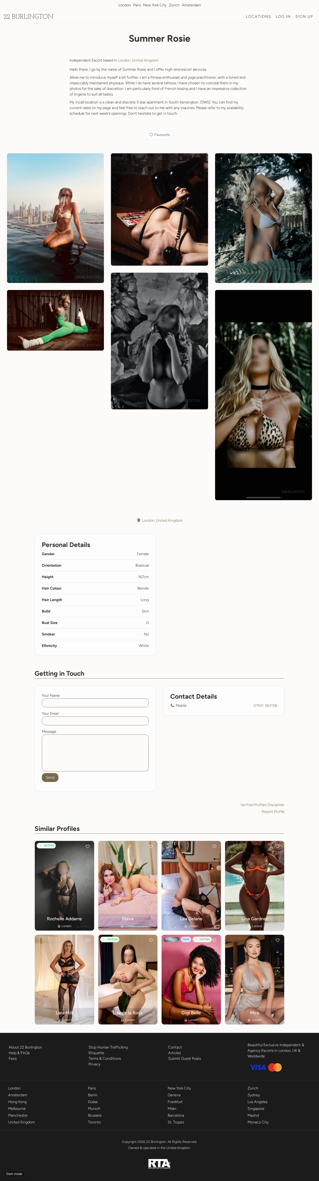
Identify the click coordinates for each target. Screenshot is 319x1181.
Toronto (94, 1122)
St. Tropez (176, 1122)
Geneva (174, 1095)
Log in (283, 16)
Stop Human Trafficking (108, 1047)
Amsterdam (191, 5)
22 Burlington (28, 17)
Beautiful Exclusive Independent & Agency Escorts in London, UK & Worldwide (276, 1050)
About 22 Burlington (25, 1047)
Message (49, 731)
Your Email (50, 713)
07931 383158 (265, 705)
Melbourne (17, 1108)
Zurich (174, 5)
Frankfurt (175, 1102)
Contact (175, 1047)
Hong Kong (17, 1102)
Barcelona (176, 1115)
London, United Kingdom (138, 60)
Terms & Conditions (105, 1058)
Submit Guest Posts (184, 1058)
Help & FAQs (19, 1053)
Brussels (94, 1115)
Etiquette (96, 1053)
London (124, 5)
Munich (94, 1108)
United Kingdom (21, 1122)
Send (50, 777)
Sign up (304, 16)
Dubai (93, 1102)
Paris (137, 5)
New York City (155, 5)
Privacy (94, 1064)
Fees (13, 1058)
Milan (172, 1108)
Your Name (51, 695)
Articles (174, 1053)
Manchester (18, 1115)
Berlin (92, 1095)
